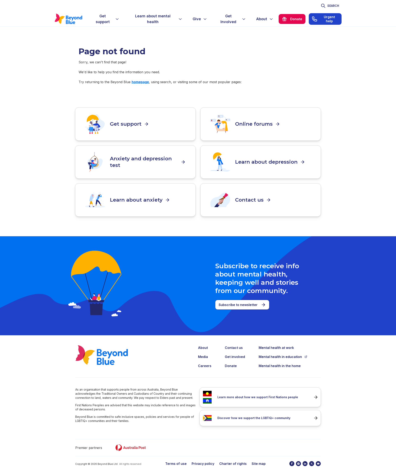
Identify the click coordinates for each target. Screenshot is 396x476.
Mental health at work (276, 348)
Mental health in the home (280, 366)
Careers (204, 366)
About (203, 348)
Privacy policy (203, 464)
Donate (231, 366)
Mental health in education (280, 357)
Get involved (235, 357)
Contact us (234, 348)
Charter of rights (233, 464)
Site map (259, 464)
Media (203, 357)
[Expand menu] (117, 19)
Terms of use (176, 464)
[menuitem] (106, 19)
